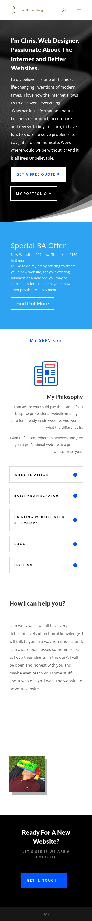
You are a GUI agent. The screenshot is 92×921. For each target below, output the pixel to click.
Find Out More (32, 303)
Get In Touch (42, 880)
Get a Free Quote (35, 174)
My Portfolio (31, 193)
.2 (48, 914)
